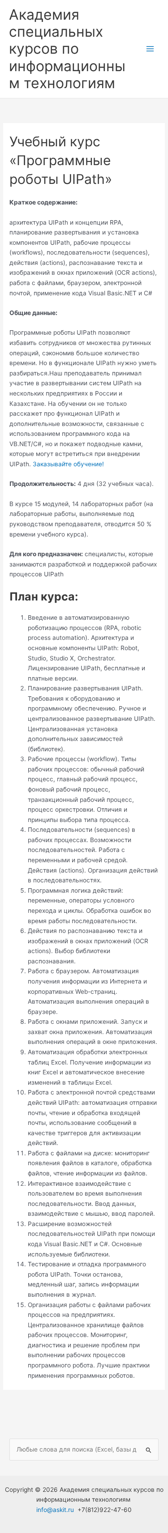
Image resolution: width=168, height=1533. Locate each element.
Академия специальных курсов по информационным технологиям (67, 49)
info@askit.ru (55, 1509)
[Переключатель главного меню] (150, 49)
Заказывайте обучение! (68, 464)
